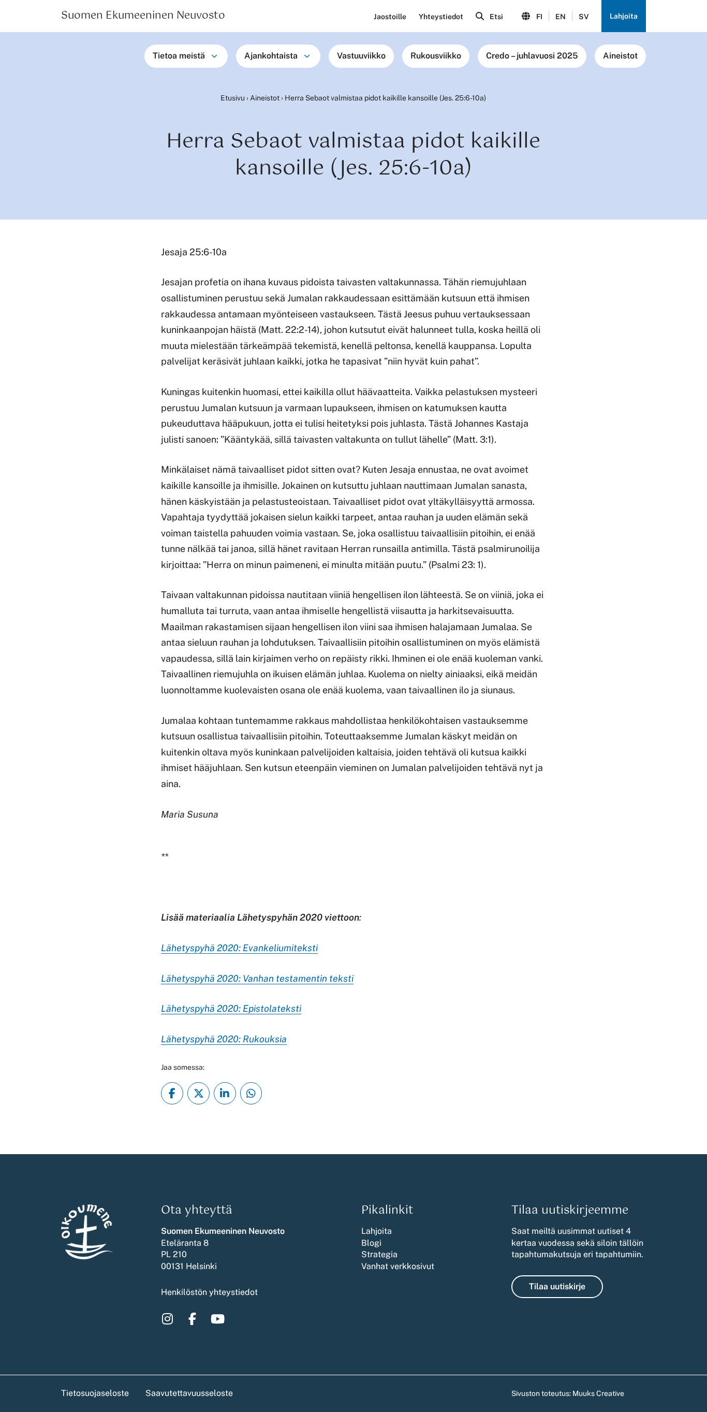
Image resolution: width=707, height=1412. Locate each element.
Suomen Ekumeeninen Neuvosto (143, 16)
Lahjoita (624, 16)
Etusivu (232, 98)
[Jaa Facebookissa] (172, 1093)
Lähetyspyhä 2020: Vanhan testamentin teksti (257, 978)
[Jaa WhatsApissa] (251, 1093)
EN (560, 16)
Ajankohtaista (271, 56)
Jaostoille (390, 16)
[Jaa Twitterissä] (198, 1093)
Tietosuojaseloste (95, 1393)
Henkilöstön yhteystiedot (209, 1292)
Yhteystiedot (441, 16)
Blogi (371, 1243)
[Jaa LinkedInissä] (225, 1093)
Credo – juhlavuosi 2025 (532, 56)
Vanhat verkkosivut (397, 1266)
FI (539, 16)
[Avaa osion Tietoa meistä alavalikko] (214, 56)
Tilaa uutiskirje (557, 1286)
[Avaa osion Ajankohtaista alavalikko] (307, 56)
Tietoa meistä (179, 56)
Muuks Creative (598, 1393)
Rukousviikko (435, 56)
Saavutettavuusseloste (189, 1393)
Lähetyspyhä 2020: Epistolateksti (231, 1008)
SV (584, 16)
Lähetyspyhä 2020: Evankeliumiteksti (239, 947)
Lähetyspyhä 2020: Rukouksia (224, 1038)
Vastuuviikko (361, 56)
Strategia (379, 1254)
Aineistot (620, 56)
